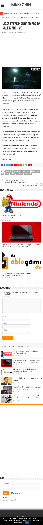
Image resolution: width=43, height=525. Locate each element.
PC (3, 174)
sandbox (19, 174)
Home (2, 17)
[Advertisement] (19, 49)
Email (4, 323)
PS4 (7, 174)
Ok (27, 523)
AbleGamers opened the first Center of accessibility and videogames (17, 274)
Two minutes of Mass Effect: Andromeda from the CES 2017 (15, 180)
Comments (20, 346)
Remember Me (17, 493)
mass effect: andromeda (21, 171)
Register (5, 497)
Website (4, 330)
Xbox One (28, 174)
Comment (5, 297)
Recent (4, 346)
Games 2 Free (21, 5)
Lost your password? (9, 500)
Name (4, 316)
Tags (27, 346)
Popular (11, 346)
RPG (12, 174)
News (7, 17)
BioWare (8, 171)
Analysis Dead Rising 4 (30, 184)
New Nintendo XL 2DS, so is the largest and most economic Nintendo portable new (21, 246)
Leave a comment (22, 32)
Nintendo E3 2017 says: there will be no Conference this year (17, 217)
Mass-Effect (36, 171)
